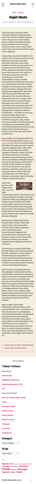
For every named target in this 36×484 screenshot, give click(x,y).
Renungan (22, 469)
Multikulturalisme (26, 464)
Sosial (12, 472)
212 (3, 389)
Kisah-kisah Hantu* (9, 393)
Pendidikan (6, 466)
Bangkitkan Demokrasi (11, 380)
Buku (14, 12)
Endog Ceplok (7, 415)
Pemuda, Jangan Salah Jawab (14, 398)
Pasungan (6, 424)
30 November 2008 (26, 22)
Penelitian (15, 466)
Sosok (19, 472)
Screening (6, 428)
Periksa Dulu (7, 375)
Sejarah (20, 12)
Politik (6, 469)
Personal (23, 466)
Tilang (4, 402)
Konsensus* (6, 371)
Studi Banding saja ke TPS (12, 384)
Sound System (7, 411)
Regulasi (14, 469)
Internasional (17, 464)
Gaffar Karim (11, 22)
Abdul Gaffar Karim (18, 4)
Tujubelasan (7, 433)
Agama (5, 463)
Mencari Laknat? (8, 420)
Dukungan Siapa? (9, 406)
